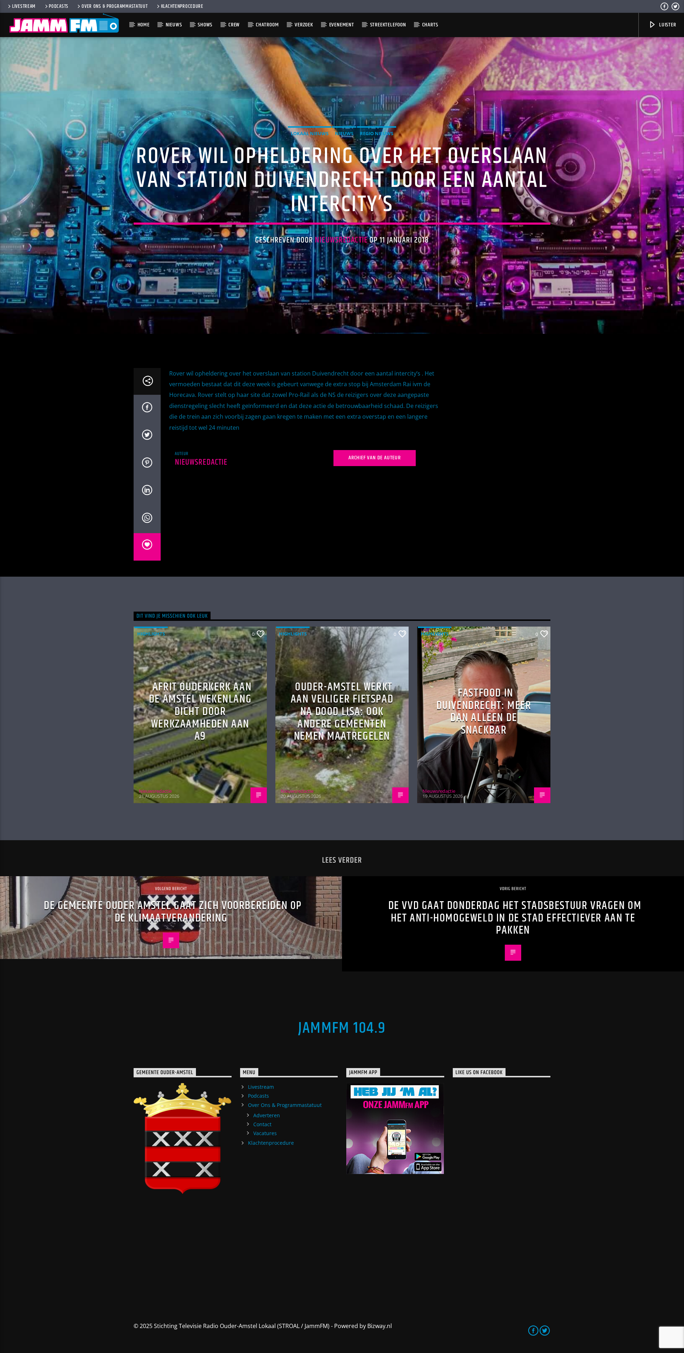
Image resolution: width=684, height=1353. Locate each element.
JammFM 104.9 (342, 1028)
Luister (667, 24)
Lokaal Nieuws (309, 133)
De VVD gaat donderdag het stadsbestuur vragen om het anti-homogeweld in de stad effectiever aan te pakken (515, 918)
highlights (151, 633)
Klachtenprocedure (182, 6)
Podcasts (58, 6)
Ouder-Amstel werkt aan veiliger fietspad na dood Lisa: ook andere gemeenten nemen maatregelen (342, 711)
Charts (430, 24)
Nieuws (174, 24)
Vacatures (265, 1133)
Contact (262, 1124)
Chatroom (267, 24)
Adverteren (266, 1115)
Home (144, 24)
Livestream (24, 6)
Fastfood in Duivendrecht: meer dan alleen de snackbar (484, 711)
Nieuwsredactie (341, 240)
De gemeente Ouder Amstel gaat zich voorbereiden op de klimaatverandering (173, 912)
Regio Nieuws (376, 133)
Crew (234, 24)
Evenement (341, 24)
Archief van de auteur (374, 457)
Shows (205, 24)
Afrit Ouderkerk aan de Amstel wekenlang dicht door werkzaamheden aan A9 (200, 711)
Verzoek (304, 24)
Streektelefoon (388, 24)
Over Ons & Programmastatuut (114, 6)
